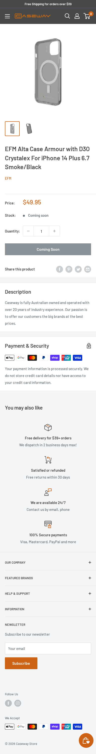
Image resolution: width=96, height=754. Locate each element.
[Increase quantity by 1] (54, 231)
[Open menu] (7, 16)
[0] (87, 16)
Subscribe (21, 663)
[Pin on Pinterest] (68, 268)
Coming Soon (48, 249)
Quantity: (12, 231)
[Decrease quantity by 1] (28, 231)
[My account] (77, 16)
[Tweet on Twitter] (78, 268)
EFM (8, 178)
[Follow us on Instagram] (17, 703)
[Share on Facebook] (59, 268)
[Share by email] (87, 268)
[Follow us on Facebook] (8, 703)
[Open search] (67, 16)
